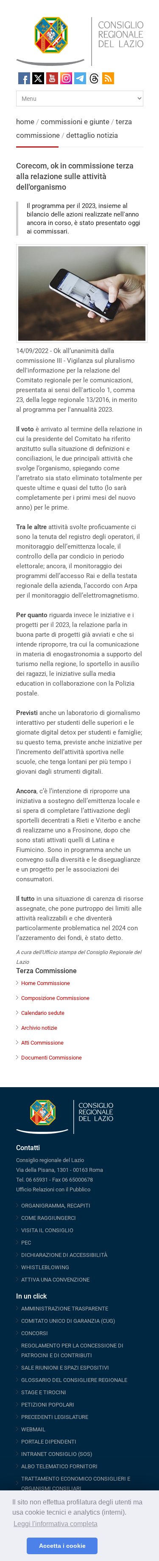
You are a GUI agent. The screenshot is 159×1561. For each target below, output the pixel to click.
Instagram (66, 78)
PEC (26, 1242)
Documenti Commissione (51, 1057)
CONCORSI (34, 1333)
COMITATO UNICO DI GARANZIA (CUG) (68, 1321)
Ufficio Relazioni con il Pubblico (53, 1189)
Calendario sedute (42, 1013)
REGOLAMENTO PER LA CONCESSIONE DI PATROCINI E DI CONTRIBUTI (72, 1350)
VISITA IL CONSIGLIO (47, 1230)
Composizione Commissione (55, 998)
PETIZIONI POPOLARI (47, 1404)
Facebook (24, 78)
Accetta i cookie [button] (62, 1545)
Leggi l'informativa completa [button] (56, 1523)
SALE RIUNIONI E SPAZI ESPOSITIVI (65, 1367)
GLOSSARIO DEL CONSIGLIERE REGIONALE (74, 1380)
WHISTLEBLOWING (45, 1267)
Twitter (38, 78)
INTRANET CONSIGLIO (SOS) (56, 1454)
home (25, 121)
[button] (18, 1546)
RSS (108, 78)
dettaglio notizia (92, 135)
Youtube (52, 78)
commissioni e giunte (75, 121)
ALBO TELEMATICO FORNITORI (59, 1466)
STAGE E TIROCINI (43, 1392)
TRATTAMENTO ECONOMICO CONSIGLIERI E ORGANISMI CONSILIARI (75, 1484)
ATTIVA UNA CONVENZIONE (55, 1279)
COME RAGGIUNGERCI (48, 1218)
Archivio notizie (39, 1028)
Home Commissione (45, 983)
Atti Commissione (42, 1043)
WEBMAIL (33, 1429)
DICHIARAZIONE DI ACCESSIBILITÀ (64, 1255)
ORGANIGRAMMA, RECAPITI (55, 1205)
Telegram (80, 78)
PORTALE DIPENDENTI (48, 1442)
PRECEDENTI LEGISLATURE (54, 1417)
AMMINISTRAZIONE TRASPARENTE (64, 1308)
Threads (94, 78)
